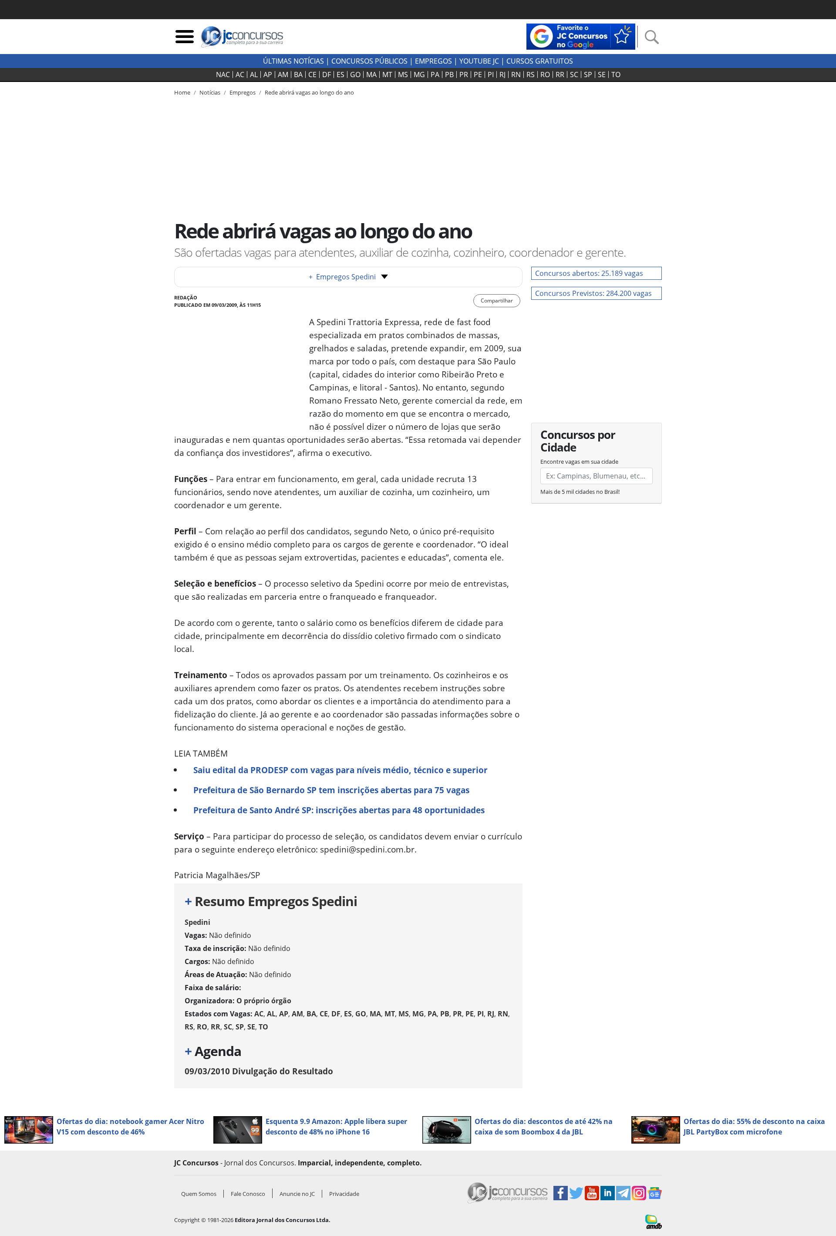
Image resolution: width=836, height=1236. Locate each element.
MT (387, 74)
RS (530, 74)
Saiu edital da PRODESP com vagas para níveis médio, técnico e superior (340, 770)
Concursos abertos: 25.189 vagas (589, 273)
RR (560, 74)
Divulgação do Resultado (259, 1071)
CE (312, 74)
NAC (223, 74)
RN (516, 74)
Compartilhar (497, 300)
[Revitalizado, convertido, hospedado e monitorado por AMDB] (653, 1221)
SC (574, 74)
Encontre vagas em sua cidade (579, 461)
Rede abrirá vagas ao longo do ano (309, 92)
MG (419, 74)
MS (403, 74)
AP (267, 74)
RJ (502, 74)
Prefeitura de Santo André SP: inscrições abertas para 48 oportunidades (339, 810)
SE (602, 74)
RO (545, 74)
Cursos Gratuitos (539, 61)
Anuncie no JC (297, 1194)
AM (283, 74)
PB (449, 74)
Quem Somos (198, 1194)
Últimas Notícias (293, 61)
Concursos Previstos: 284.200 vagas (593, 293)
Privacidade (344, 1194)
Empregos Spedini (342, 277)
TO (615, 74)
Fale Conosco (248, 1194)
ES (340, 74)
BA (298, 74)
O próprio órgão (263, 1000)
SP (588, 74)
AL (254, 74)
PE (478, 74)
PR (463, 74)
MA (371, 74)
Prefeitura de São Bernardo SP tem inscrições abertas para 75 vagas (331, 790)
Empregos (433, 61)
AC (240, 74)
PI (491, 74)
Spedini (197, 922)
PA (435, 74)
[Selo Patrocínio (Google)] (580, 36)
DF (326, 74)
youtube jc (479, 61)
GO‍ (355, 74)
